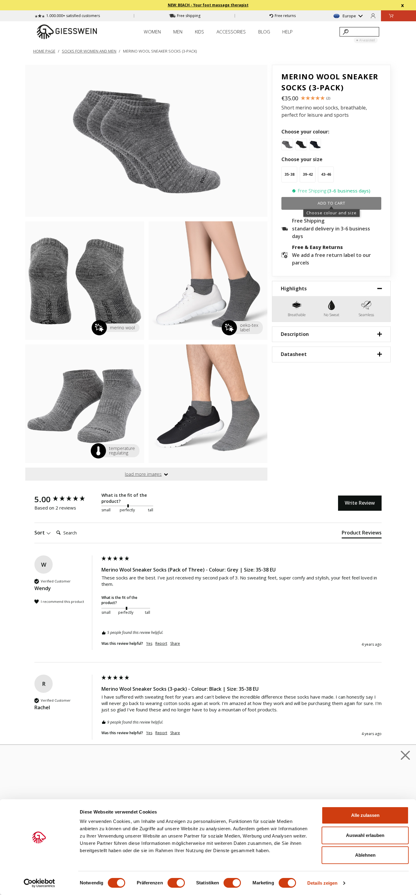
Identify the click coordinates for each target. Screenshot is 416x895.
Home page (44, 51)
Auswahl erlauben (365, 835)
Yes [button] (149, 643)
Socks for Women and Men (89, 51)
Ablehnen (365, 855)
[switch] (176, 883)
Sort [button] (40, 532)
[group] (66, 499)
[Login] (373, 15)
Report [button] (161, 643)
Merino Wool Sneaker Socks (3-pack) (160, 51)
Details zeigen (322, 883)
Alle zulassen (365, 815)
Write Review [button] (360, 502)
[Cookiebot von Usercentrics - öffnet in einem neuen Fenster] (39, 883)
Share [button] (175, 643)
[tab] (362, 533)
